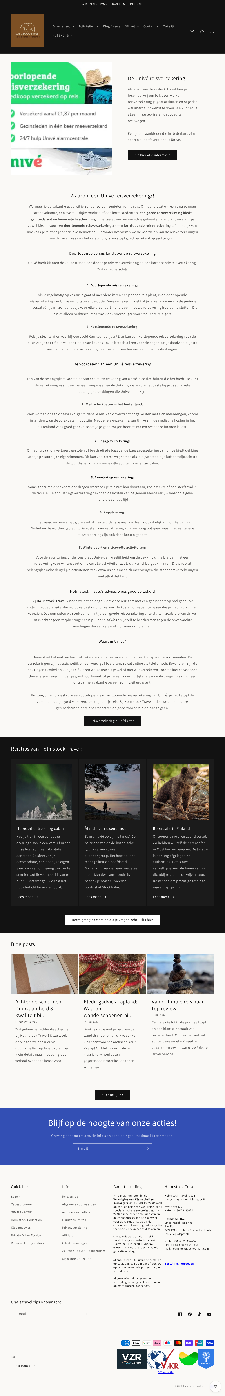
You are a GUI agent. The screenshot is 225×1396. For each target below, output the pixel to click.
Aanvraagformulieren (77, 1212)
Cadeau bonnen (22, 1204)
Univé (37, 657)
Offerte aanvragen (75, 1243)
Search (16, 1197)
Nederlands (23, 1366)
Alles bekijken (112, 1095)
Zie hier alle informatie (152, 155)
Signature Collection (76, 1259)
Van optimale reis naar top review (178, 1005)
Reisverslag (70, 1197)
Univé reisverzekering (46, 676)
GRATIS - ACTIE (21, 1212)
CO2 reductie (165, 1372)
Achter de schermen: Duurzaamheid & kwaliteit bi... (39, 1008)
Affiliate (67, 1235)
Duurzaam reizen (74, 1220)
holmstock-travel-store (195, 1386)
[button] (63, 26)
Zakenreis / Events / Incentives (84, 1251)
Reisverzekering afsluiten (29, 1243)
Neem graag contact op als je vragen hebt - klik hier (112, 920)
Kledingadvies (21, 1228)
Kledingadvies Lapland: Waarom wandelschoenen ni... (111, 1008)
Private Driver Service (26, 1235)
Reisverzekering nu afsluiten (112, 721)
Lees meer (24, 896)
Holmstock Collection (26, 1220)
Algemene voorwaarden (79, 1204)
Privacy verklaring (74, 1228)
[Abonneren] (147, 1148)
